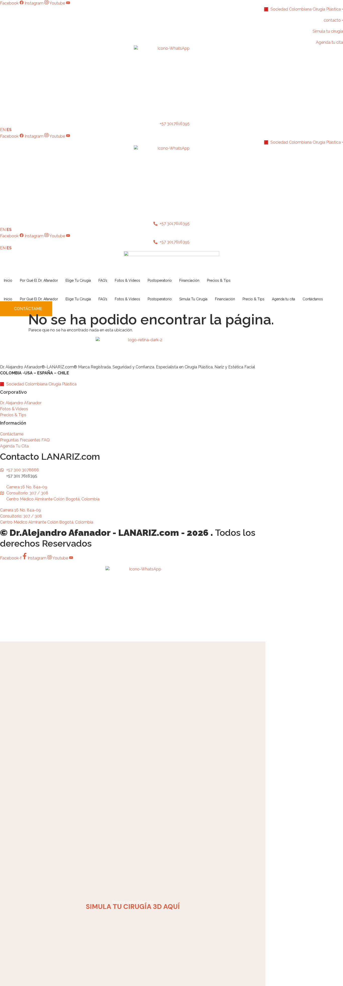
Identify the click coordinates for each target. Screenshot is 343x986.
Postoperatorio (160, 280)
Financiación (189, 280)
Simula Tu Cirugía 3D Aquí (133, 906)
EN (3, 129)
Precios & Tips (219, 280)
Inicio (8, 280)
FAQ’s (102, 280)
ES (9, 129)
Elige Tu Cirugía (78, 280)
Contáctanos (313, 299)
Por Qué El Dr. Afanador (39, 280)
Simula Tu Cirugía (193, 299)
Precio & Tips (253, 299)
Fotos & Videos (127, 280)
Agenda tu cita (283, 299)
